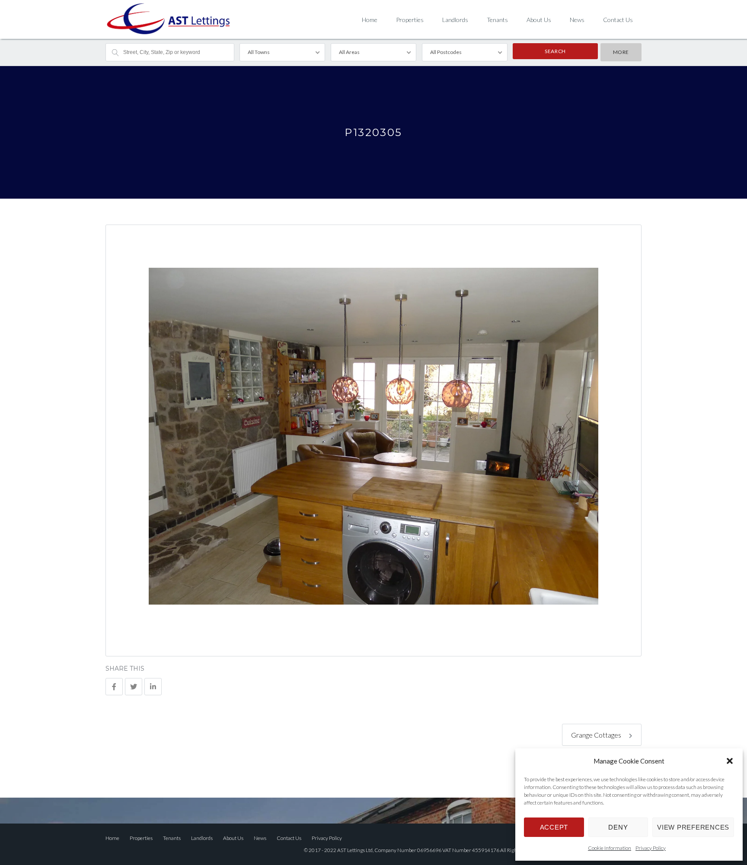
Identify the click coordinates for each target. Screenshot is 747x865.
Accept (554, 827)
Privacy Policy (650, 848)
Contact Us (618, 19)
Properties (410, 19)
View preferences (693, 827)
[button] (729, 761)
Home (369, 19)
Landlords (455, 19)
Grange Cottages (596, 735)
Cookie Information (609, 848)
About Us (539, 19)
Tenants (497, 19)
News (577, 19)
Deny (618, 827)
